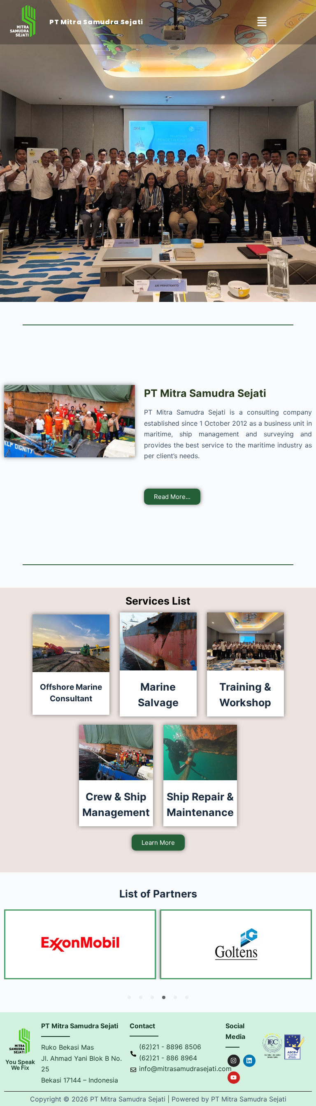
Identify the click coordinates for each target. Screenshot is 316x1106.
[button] (261, 22)
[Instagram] (234, 1061)
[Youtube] (234, 1077)
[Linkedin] (249, 1061)
